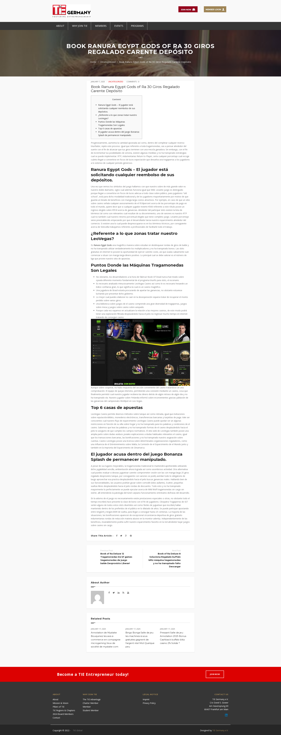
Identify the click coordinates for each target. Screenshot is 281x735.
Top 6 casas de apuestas (110, 128)
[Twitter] (121, 535)
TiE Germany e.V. (220, 730)
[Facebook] (116, 535)
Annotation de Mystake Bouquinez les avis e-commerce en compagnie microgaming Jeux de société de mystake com (105, 639)
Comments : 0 (132, 81)
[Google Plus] (126, 535)
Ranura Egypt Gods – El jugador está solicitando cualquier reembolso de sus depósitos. (116, 108)
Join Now (215, 674)
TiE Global (77, 730)
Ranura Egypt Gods (103, 245)
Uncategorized (108, 61)
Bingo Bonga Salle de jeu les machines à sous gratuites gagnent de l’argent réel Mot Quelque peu (139, 639)
